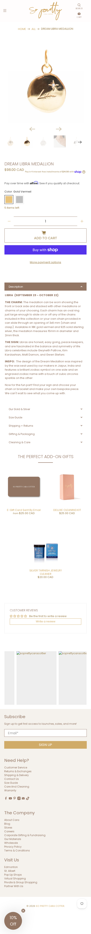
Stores (8, 827)
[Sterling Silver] (19, 199)
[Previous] (32, 129)
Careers (9, 831)
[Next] (59, 129)
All (34, 29)
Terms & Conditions (17, 850)
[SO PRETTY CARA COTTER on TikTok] (27, 799)
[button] (13, 921)
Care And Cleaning (16, 786)
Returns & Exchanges (18, 771)
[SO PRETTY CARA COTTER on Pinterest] (14, 799)
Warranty (10, 790)
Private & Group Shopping (20, 882)
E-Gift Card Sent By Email (24, 510)
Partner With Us (13, 886)
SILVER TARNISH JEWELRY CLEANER (45, 572)
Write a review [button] (45, 621)
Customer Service (15, 767)
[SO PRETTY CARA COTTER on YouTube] (10, 799)
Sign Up (45, 744)
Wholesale (11, 843)
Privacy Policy (13, 846)
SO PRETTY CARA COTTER (50, 906)
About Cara (11, 820)
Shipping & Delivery (16, 775)
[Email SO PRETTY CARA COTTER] (23, 799)
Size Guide (11, 783)
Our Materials (12, 839)
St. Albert (9, 871)
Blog (7, 824)
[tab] (45, 287)
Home (22, 29)
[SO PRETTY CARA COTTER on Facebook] (6, 799)
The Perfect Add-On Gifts (45, 457)
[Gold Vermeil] (8, 199)
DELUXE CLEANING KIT (67, 510)
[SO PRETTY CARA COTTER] (45, 11)
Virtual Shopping (15, 878)
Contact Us (11, 779)
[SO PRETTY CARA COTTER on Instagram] (19, 799)
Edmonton (11, 867)
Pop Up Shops (13, 874)
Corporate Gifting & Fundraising (25, 835)
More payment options (45, 262)
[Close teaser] (23, 911)
